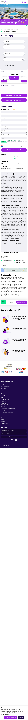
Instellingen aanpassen (10, 717)
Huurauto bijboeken (5, 423)
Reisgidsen (3, 416)
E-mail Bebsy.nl (6, 437)
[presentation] (2, 13)
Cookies (3, 392)
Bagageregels (4, 403)
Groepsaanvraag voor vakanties (8, 408)
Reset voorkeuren (10, 65)
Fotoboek (3, 421)
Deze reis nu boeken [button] (13, 150)
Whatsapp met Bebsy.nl (8, 430)
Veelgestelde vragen (5, 386)
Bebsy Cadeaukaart (5, 406)
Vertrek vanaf (7, 44)
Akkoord (21, 717)
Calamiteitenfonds (5, 399)
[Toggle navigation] (25, 2)
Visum (2, 419)
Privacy (2, 393)
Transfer (3, 414)
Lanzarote (6, 20)
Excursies (3, 410)
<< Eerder (4, 81)
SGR (2, 397)
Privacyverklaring (5, 714)
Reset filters (14, 78)
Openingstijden (6, 434)
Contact (3, 384)
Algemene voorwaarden (6, 390)
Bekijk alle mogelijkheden (14, 95)
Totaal (3, 141)
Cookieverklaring (11, 713)
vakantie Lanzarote (15, 238)
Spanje (2, 20)
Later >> (24, 81)
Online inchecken (5, 404)
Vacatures (3, 401)
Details (11, 302)
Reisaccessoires (4, 417)
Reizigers (6, 38)
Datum (5, 57)
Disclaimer (3, 395)
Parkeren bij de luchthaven (7, 412)
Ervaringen (3, 388)
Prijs (5, 51)
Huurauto (17, 158)
